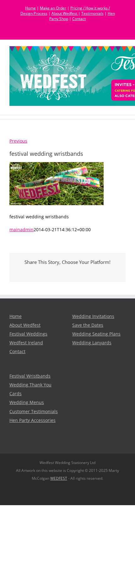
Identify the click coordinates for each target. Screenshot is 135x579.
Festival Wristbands (30, 376)
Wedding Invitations (93, 316)
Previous (18, 141)
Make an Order (53, 8)
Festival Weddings (28, 334)
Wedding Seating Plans (96, 334)
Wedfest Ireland (26, 343)
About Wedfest (64, 13)
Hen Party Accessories (32, 420)
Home (30, 8)
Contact (79, 18)
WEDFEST (58, 478)
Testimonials (92, 13)
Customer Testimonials (33, 411)
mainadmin (21, 229)
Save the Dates (87, 325)
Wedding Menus (26, 402)
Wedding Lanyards (91, 343)
